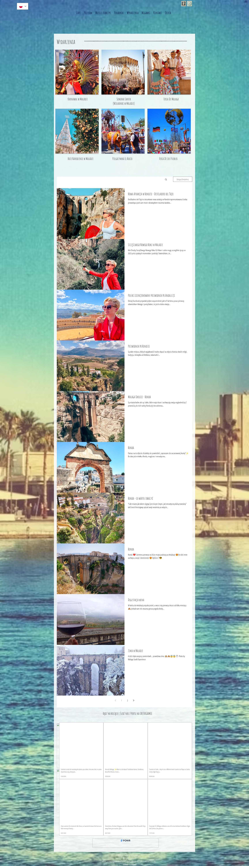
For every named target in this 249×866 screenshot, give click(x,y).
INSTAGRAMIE (146, 713)
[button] (166, 179)
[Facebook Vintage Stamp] (183, 3)
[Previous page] (115, 700)
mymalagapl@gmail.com (116, 861)
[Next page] (133, 700)
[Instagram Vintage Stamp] (189, 3)
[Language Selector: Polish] (22, 6)
